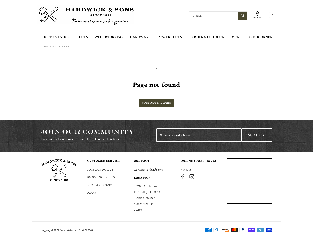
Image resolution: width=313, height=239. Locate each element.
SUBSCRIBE (257, 135)
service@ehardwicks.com (148, 169)
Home (44, 46)
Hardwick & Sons (78, 230)
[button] (271, 15)
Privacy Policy (100, 169)
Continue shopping (156, 102)
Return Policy (100, 184)
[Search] (242, 16)
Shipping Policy (101, 177)
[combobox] (218, 16)
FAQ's (91, 192)
